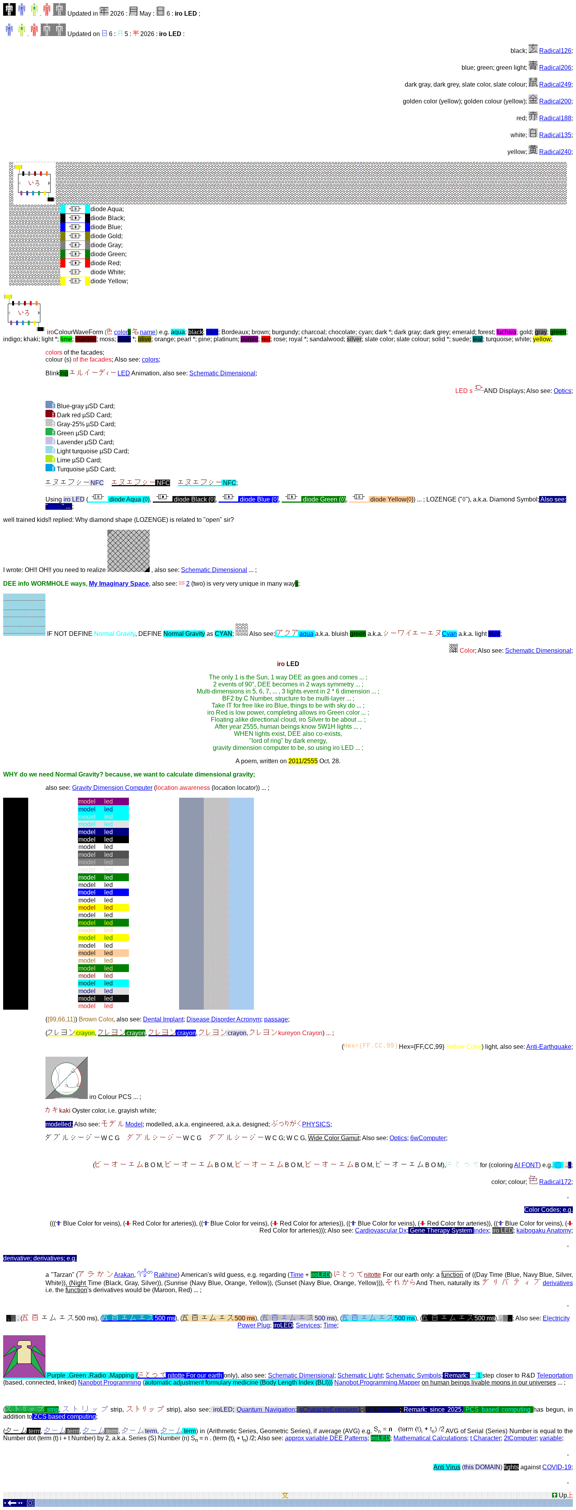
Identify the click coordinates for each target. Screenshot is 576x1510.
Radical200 (555, 101)
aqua (306, 633)
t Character (485, 1438)
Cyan (449, 633)
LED (124, 373)
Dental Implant (163, 1019)
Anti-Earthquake (548, 1046)
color (122, 332)
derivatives (558, 1283)
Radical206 (555, 67)
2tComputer (520, 1438)
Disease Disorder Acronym (224, 1019)
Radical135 (555, 135)
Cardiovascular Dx (381, 1230)
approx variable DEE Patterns (326, 1438)
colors (150, 359)
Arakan (124, 1274)
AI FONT (526, 1165)
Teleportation (555, 1375)
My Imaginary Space (119, 583)
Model (134, 1124)
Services (308, 1325)
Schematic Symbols (413, 1375)
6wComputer (428, 1138)
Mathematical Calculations (430, 1438)
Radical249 (555, 84)
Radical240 (555, 151)
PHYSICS (316, 1124)
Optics (562, 390)
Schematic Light (359, 1375)
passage (276, 1019)
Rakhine (166, 1274)
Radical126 (555, 50)
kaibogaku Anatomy (543, 1230)
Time (297, 1274)
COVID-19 (556, 1467)
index (481, 1230)
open (55, 506)
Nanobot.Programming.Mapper (377, 1382)
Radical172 (555, 1182)
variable (551, 1438)
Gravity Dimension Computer (112, 787)
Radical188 (555, 118)
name (148, 332)
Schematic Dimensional (222, 373)
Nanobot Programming (109, 1382)
